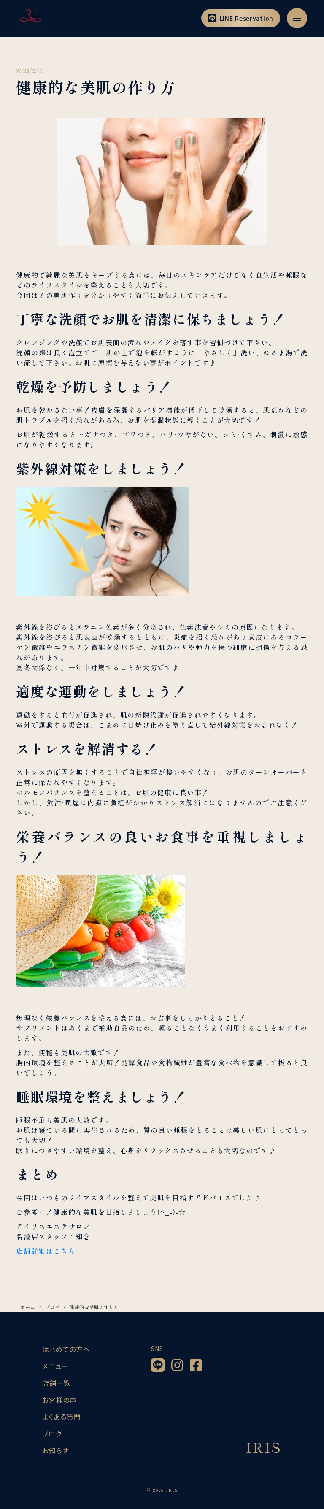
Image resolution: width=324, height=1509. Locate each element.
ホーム (27, 1306)
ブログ (52, 1306)
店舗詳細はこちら (46, 1251)
